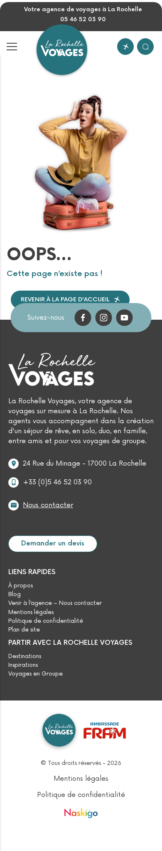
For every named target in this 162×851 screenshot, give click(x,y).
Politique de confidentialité (45, 621)
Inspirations (23, 665)
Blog (14, 594)
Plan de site (24, 630)
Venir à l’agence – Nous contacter (55, 603)
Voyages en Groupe (35, 674)
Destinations (24, 656)
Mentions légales (31, 612)
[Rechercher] (145, 46)
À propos (20, 585)
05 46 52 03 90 (83, 19)
